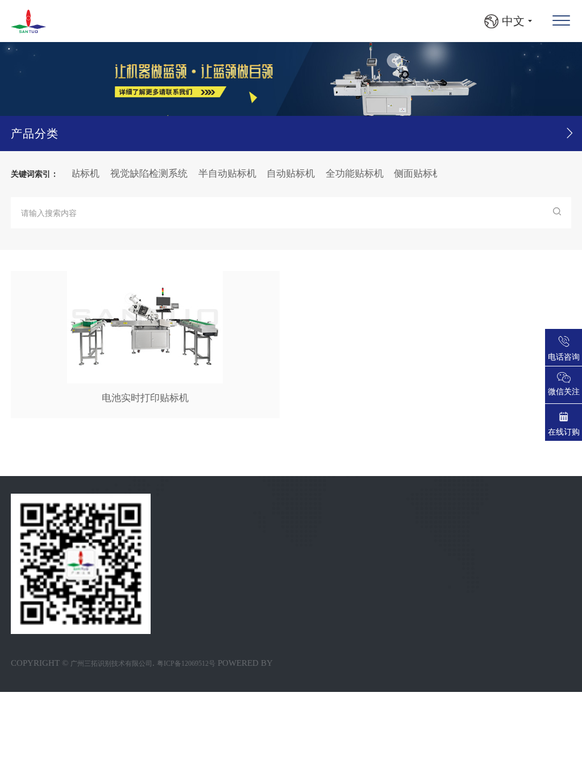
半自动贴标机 (218, 173)
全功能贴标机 (346, 173)
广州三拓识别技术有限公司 (111, 663)
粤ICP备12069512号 (186, 663)
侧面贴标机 (409, 173)
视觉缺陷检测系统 (139, 173)
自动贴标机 (281, 173)
